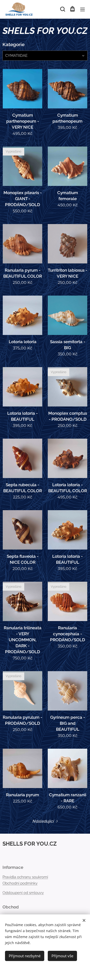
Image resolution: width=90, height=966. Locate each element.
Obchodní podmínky (20, 883)
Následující (43, 821)
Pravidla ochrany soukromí (25, 877)
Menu (83, 9)
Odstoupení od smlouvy (23, 892)
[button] (62, 9)
